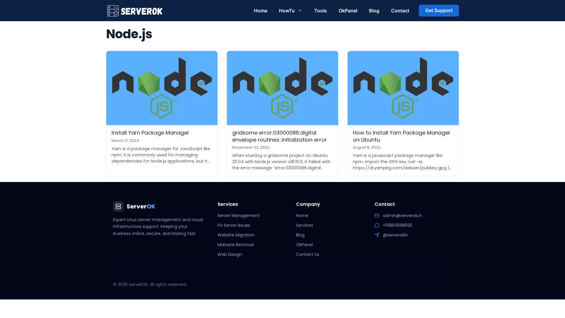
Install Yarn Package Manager (150, 132)
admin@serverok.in (402, 215)
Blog (374, 11)
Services (304, 225)
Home (260, 11)
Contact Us (307, 254)
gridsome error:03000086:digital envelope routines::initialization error (279, 136)
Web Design (229, 254)
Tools (320, 11)
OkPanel (348, 11)
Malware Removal (235, 245)
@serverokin (395, 235)
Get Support (439, 10)
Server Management (238, 215)
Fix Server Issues (233, 225)
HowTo (287, 11)
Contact (400, 11)
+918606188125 (397, 225)
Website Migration (236, 235)
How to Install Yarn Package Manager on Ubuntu (402, 136)
